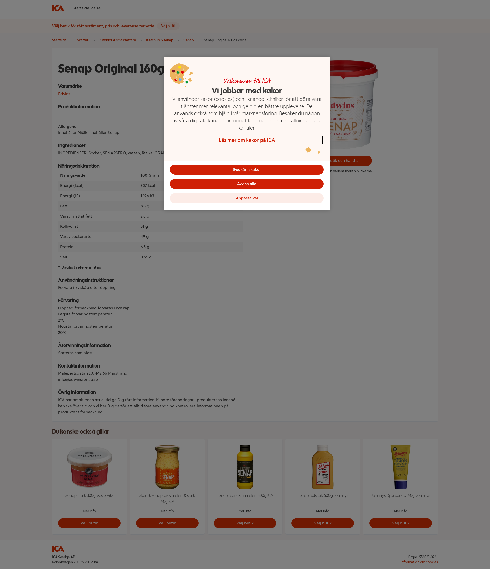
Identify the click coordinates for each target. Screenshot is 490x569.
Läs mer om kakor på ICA (247, 140)
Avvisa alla (246, 183)
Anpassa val (247, 198)
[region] (247, 133)
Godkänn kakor (247, 169)
